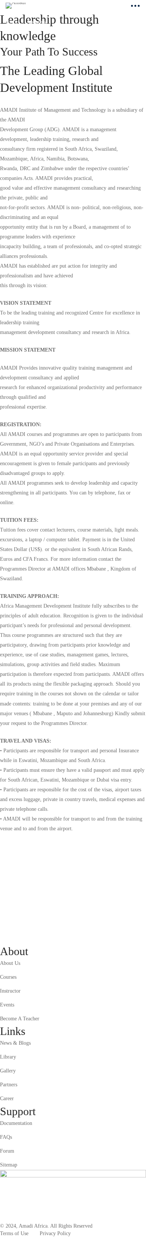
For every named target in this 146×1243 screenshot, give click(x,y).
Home (12, 22)
